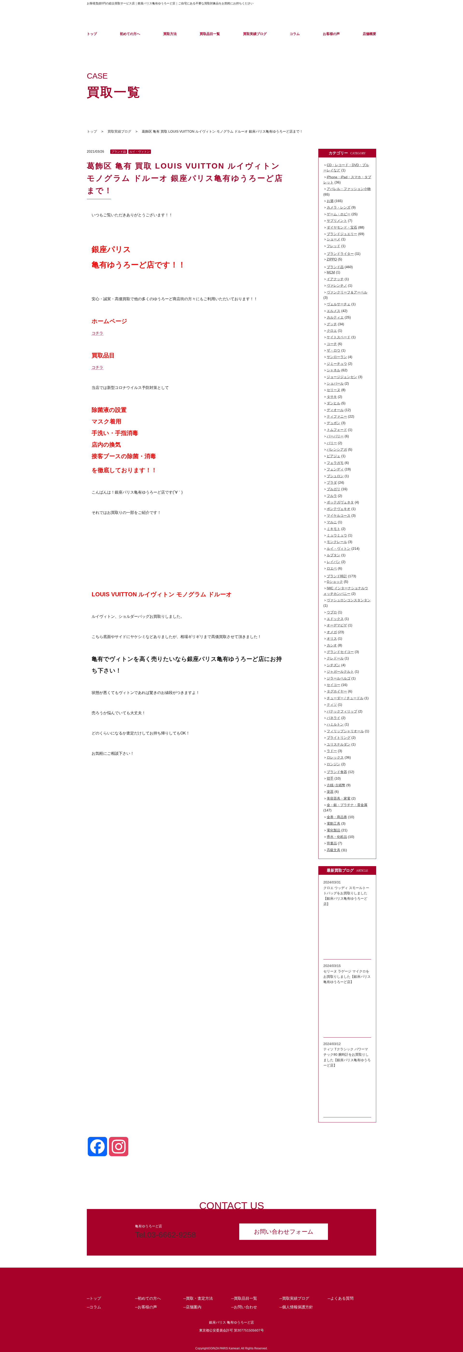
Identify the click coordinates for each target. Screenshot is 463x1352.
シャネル (333, 370)
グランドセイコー (340, 652)
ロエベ (332, 568)
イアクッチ (335, 279)
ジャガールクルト (340, 671)
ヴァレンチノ (337, 285)
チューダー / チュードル (345, 698)
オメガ (332, 632)
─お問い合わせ (244, 1307)
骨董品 (332, 843)
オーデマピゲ (337, 625)
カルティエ (335, 317)
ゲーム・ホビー (338, 214)
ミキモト (333, 529)
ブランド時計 (337, 576)
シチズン (333, 665)
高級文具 (333, 850)
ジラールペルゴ (338, 678)
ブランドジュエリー (342, 234)
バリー (332, 443)
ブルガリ (333, 489)
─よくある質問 (341, 1298)
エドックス (335, 619)
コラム (295, 34)
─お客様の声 (146, 1307)
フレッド (333, 246)
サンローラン (337, 357)
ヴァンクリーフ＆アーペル (347, 292)
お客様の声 (331, 34)
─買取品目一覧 (244, 1298)
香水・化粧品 (337, 837)
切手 (330, 778)
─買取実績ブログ (294, 1298)
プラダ (332, 482)
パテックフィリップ (342, 711)
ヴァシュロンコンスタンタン (349, 600)
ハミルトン (335, 724)
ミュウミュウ (337, 535)
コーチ (332, 344)
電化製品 (333, 830)
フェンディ (335, 469)
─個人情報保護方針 (296, 1307)
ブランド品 (118, 151)
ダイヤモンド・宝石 (342, 227)
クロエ (332, 331)
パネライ (333, 718)
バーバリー (335, 436)
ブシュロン (335, 476)
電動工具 (333, 823)
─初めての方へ (148, 1298)
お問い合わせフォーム (283, 1231)
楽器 (330, 792)
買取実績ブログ (255, 34)
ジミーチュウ (337, 364)
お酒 (330, 201)
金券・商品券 (337, 817)
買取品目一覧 (210, 34)
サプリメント (337, 221)
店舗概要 (369, 34)
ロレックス (335, 757)
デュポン (333, 423)
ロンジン (333, 764)
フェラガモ (335, 463)
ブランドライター (340, 254)
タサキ (332, 397)
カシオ (332, 645)
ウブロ (332, 612)
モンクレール (337, 542)
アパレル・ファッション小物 (349, 189)
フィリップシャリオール (345, 731)
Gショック (335, 582)
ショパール (335, 383)
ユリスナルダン (338, 744)
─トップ (94, 1298)
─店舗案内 (192, 1307)
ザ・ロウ (333, 350)
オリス (332, 638)
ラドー (332, 751)
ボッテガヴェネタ (340, 502)
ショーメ (333, 239)
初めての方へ (130, 34)
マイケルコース (338, 515)
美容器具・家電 (338, 798)
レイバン (333, 562)
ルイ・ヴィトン (139, 151)
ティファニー (337, 416)
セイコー (333, 685)
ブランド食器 (337, 772)
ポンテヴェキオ (338, 509)
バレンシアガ (337, 449)
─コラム (94, 1307)
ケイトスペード (338, 337)
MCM (331, 272)
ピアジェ (333, 456)
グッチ (332, 324)
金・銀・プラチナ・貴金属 (347, 805)
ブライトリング (338, 738)
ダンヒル (333, 403)
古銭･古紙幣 (336, 785)
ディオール (335, 410)
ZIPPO (332, 259)
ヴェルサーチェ (338, 304)
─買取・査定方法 (198, 1298)
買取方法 (170, 34)
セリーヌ (333, 390)
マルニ (332, 522)
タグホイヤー (337, 691)
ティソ (332, 705)
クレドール (335, 658)
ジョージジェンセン (342, 377)
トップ (92, 34)
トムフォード (337, 430)
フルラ (332, 496)
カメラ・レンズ (338, 207)
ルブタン (333, 555)
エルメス (333, 311)
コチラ (97, 333)
